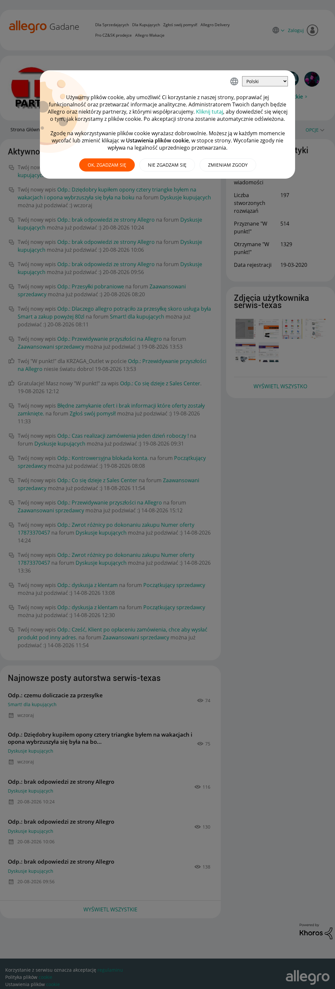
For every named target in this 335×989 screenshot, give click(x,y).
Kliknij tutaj (209, 111)
